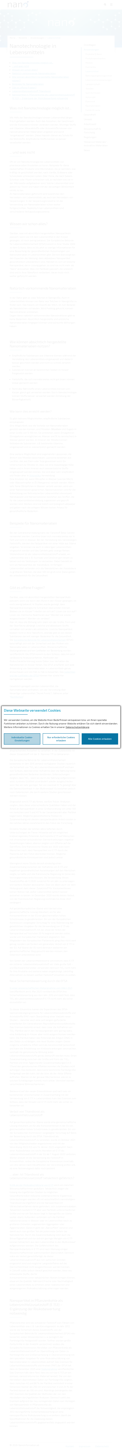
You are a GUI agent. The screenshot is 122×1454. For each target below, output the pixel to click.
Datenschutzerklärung (77, 727)
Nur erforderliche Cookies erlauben (61, 739)
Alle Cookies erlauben (100, 738)
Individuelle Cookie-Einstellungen (22, 739)
